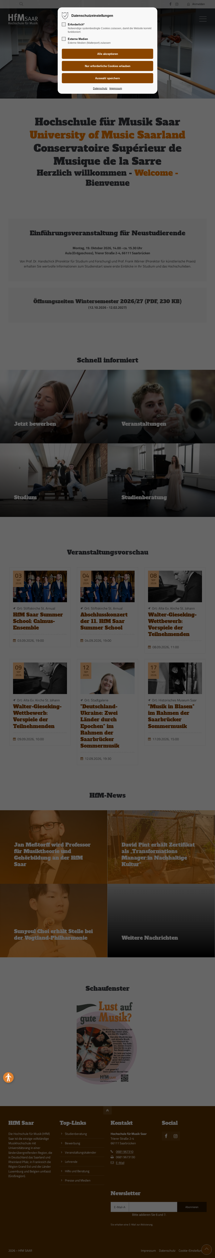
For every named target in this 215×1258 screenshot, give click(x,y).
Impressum (115, 88)
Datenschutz (100, 88)
